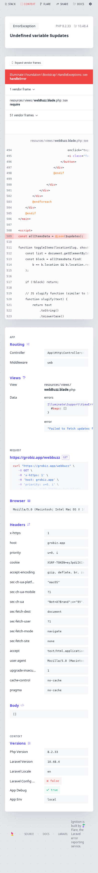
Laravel (63, 834)
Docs (46, 834)
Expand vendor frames (28, 62)
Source (29, 834)
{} (66, 408)
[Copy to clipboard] (83, 352)
